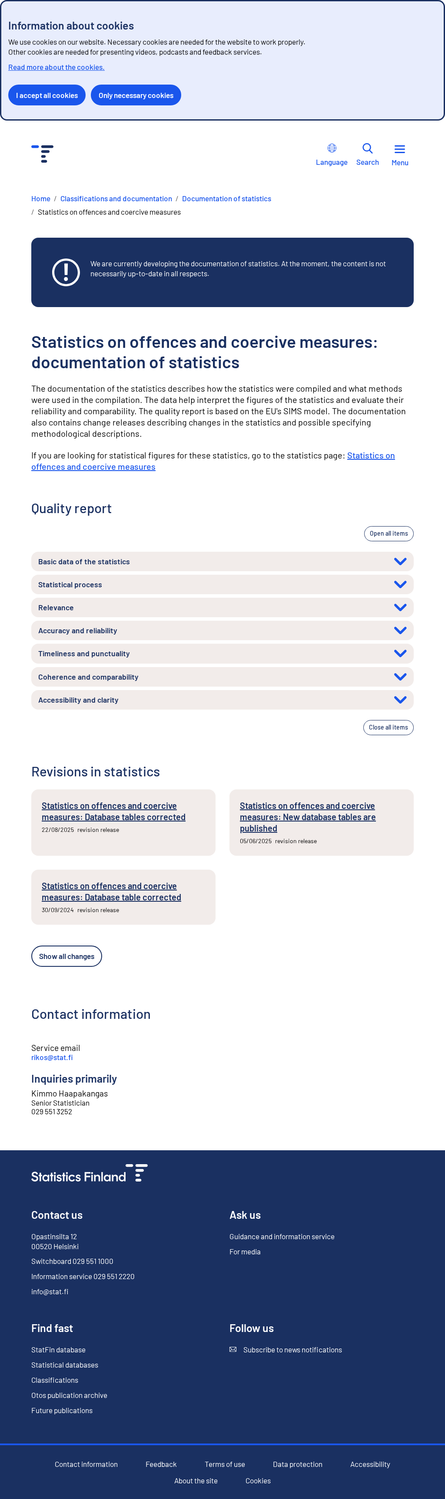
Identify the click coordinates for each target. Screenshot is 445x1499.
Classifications (54, 1379)
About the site (196, 1480)
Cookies (258, 1480)
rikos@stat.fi (52, 1057)
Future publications (62, 1410)
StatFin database (58, 1349)
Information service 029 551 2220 (83, 1276)
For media (245, 1251)
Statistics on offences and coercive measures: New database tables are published (308, 816)
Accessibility (370, 1464)
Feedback (161, 1464)
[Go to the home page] (89, 1174)
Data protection (297, 1464)
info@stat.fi (50, 1291)
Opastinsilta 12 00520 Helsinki (55, 1241)
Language (332, 161)
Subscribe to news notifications (285, 1349)
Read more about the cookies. (56, 66)
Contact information (86, 1464)
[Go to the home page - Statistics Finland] (42, 155)
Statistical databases (64, 1364)
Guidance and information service (282, 1236)
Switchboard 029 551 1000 (72, 1261)
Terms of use (225, 1464)
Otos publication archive (69, 1395)
